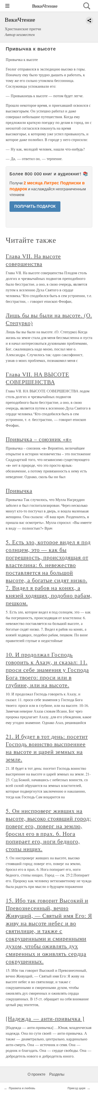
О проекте (36, 1074)
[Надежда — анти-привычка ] (45, 1018)
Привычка (19, 490)
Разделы (56, 1074)
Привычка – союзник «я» (39, 439)
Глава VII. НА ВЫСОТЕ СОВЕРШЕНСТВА (37, 378)
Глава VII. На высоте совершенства (33, 260)
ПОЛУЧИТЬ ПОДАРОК (35, 206)
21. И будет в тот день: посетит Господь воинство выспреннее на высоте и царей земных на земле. (47, 748)
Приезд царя (76, 1088)
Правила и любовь (22, 1088)
